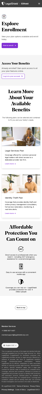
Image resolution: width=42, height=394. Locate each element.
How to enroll (8, 45)
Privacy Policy (35, 386)
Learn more (9, 164)
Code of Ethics (20, 390)
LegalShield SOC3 (33, 390)
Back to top (21, 308)
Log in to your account (11, 76)
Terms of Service (23, 386)
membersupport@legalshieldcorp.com (15, 335)
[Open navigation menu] (39, 3)
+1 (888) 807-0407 (8, 331)
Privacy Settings (8, 390)
